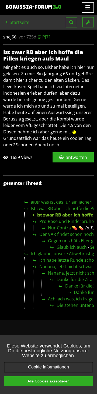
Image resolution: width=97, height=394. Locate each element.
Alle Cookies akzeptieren (48, 381)
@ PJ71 (44, 37)
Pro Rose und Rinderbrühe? (67, 221)
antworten (76, 157)
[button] (71, 22)
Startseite (19, 22)
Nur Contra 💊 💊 (66, 228)
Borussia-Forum (33, 7)
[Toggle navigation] (88, 7)
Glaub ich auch (72, 247)
